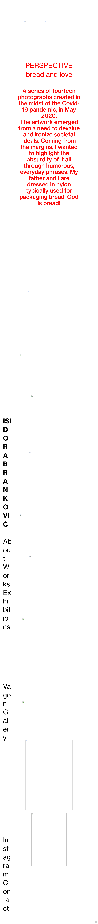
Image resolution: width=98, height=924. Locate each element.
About (7, 549)
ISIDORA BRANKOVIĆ (7, 472)
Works (6, 575)
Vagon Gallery (7, 712)
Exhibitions (7, 610)
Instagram (7, 857)
